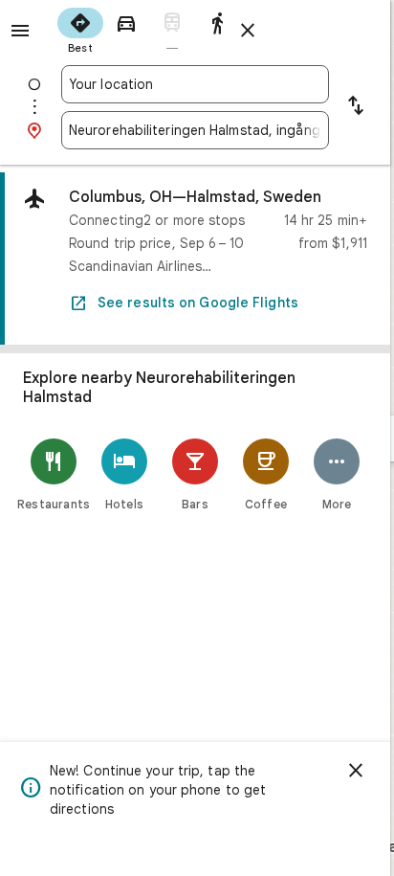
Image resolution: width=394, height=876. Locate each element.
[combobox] (195, 84)
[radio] (80, 29)
